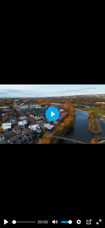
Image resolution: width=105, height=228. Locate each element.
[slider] (24, 222)
